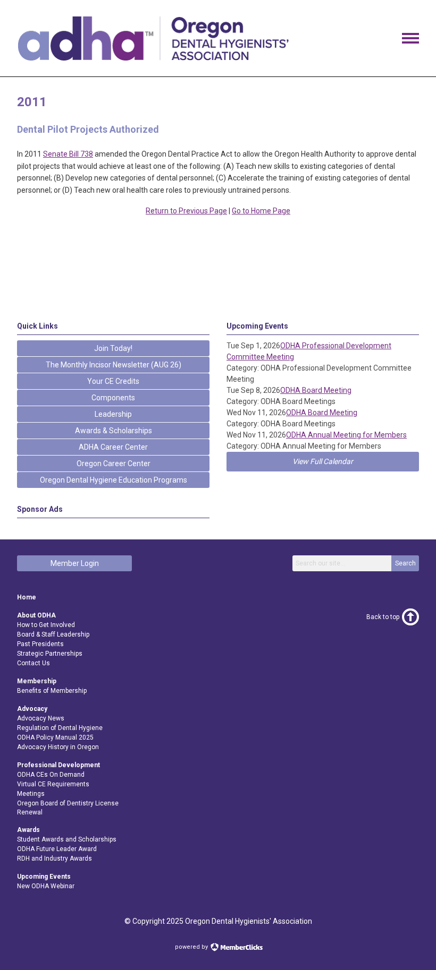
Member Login (75, 563)
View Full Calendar (322, 461)
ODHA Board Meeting (315, 390)
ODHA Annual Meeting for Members (346, 435)
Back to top (382, 617)
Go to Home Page (261, 211)
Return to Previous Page (186, 211)
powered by (192, 946)
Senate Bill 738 (68, 154)
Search (405, 563)
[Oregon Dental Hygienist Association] (153, 58)
